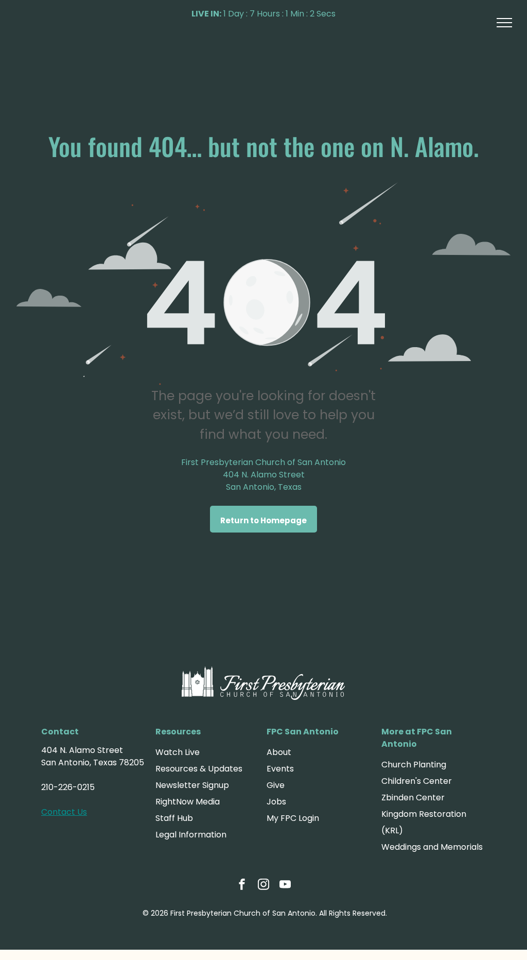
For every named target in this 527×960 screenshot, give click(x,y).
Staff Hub (174, 818)
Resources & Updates (198, 769)
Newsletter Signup (192, 785)
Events (280, 769)
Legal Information (190, 835)
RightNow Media (187, 802)
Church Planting (413, 764)
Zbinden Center (413, 797)
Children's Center (416, 781)
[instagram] (263, 885)
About (279, 752)
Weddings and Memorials (432, 847)
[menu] (504, 22)
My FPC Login (293, 818)
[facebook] (242, 885)
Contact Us (64, 812)
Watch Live (177, 752)
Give (276, 785)
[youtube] (285, 885)
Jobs (276, 802)
